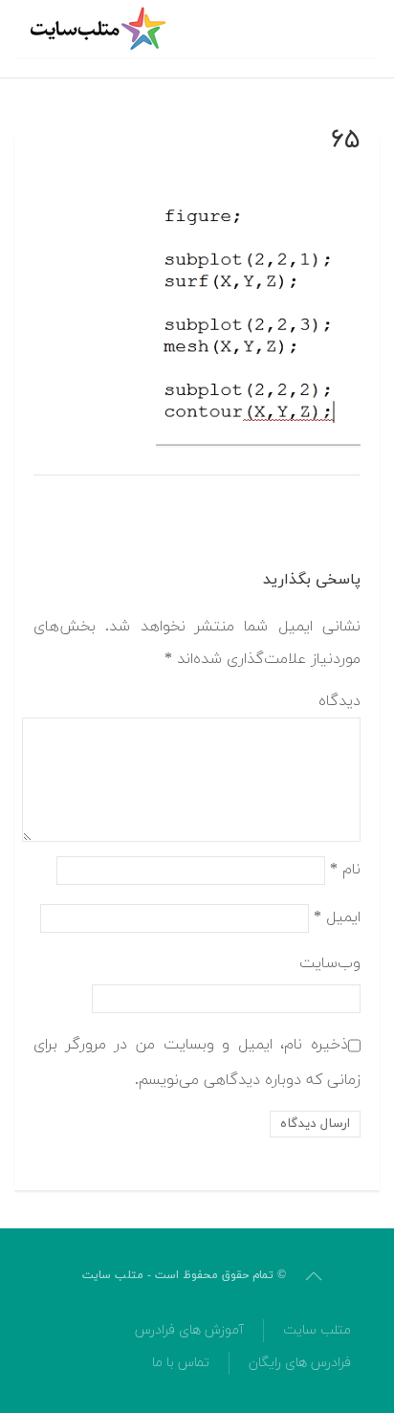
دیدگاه (339, 701)
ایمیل (337, 916)
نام (345, 868)
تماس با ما (180, 1363)
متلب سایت (317, 1330)
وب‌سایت (330, 963)
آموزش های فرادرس (189, 1330)
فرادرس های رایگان (300, 1363)
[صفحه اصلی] (100, 28)
